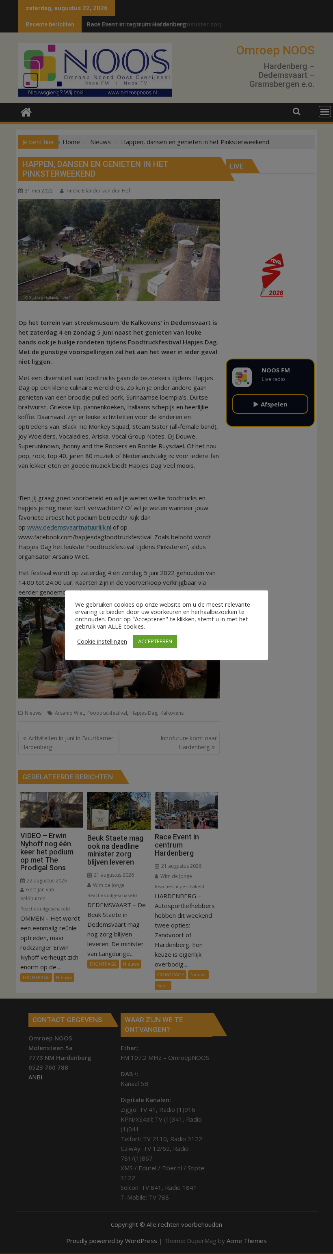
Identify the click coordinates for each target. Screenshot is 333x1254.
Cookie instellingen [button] (102, 641)
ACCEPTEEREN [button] (155, 641)
